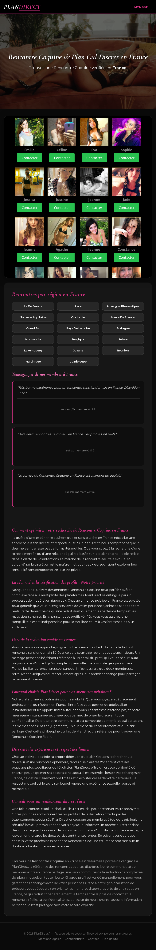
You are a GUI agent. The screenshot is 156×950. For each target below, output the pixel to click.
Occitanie (78, 317)
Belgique (78, 339)
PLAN (22, 6)
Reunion (123, 350)
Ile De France (33, 306)
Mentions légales (49, 939)
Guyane (78, 350)
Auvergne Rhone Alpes (123, 306)
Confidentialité (74, 939)
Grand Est (33, 328)
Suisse (123, 339)
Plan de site (110, 939)
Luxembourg (33, 350)
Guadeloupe (78, 361)
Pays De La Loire (78, 328)
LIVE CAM (141, 6)
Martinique (33, 361)
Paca (78, 306)
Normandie (33, 339)
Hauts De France (123, 317)
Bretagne (123, 328)
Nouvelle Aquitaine (33, 317)
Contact (93, 939)
